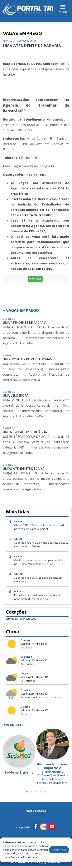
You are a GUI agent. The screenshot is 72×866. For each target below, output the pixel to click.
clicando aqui (42, 269)
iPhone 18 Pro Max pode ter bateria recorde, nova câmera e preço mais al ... (40, 527)
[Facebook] (36, 826)
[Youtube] (52, 826)
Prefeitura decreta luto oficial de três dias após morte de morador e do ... (38, 597)
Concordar (59, 850)
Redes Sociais (36, 810)
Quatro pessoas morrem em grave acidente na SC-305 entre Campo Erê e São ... (39, 562)
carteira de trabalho (36, 215)
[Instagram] (44, 826)
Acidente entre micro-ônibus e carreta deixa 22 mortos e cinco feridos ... (41, 544)
